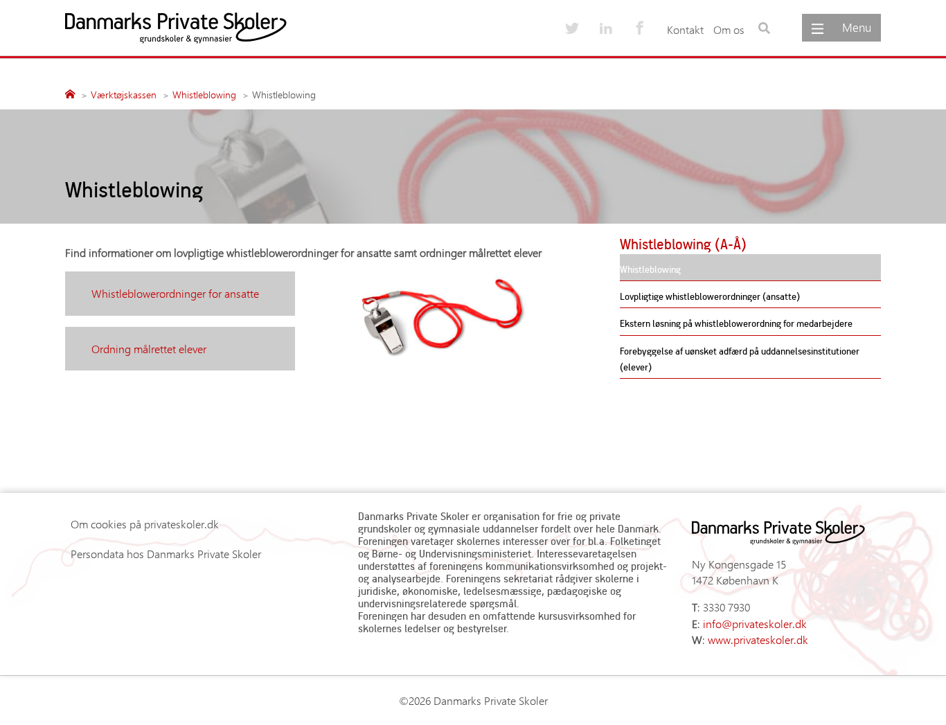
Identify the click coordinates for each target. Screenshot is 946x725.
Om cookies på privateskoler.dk (145, 524)
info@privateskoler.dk (755, 623)
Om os (728, 29)
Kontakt (685, 29)
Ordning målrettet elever (148, 348)
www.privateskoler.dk (758, 639)
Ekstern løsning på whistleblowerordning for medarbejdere (736, 323)
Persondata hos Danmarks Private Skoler (166, 553)
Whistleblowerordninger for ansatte (175, 293)
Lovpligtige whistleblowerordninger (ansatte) (710, 296)
